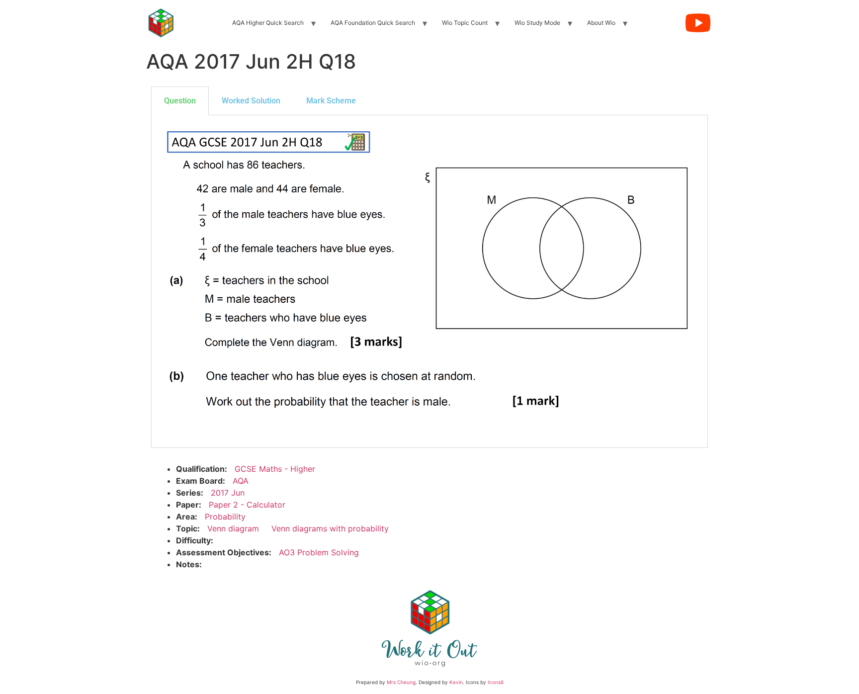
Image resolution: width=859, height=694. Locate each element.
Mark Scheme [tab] (331, 100)
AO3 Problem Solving (319, 552)
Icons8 (496, 682)
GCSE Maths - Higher (275, 469)
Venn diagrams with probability (330, 528)
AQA (241, 481)
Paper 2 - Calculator (247, 505)
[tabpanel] (429, 281)
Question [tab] (180, 100)
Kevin (456, 682)
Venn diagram (233, 528)
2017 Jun (228, 493)
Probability (225, 516)
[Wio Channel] (698, 23)
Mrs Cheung (401, 682)
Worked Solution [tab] (251, 100)
